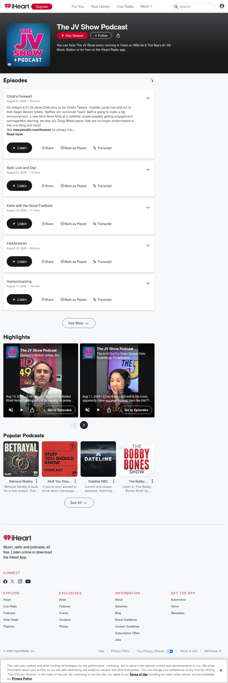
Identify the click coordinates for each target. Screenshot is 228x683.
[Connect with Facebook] (5, 581)
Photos (63, 626)
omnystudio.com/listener (32, 129)
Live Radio (125, 6)
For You (78, 6)
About (119, 599)
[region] (40, 380)
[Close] (221, 670)
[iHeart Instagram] (20, 581)
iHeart (7, 599)
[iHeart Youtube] (28, 581)
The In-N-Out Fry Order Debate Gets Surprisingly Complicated (121, 355)
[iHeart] (16, 6)
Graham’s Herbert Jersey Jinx (39, 355)
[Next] (84, 425)
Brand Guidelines (126, 619)
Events (63, 613)
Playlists (8, 626)
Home (175, 606)
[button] (118, 35)
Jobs (118, 640)
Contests (65, 619)
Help (101, 651)
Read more (15, 134)
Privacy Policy (120, 651)
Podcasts (9, 613)
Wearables (178, 613)
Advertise (121, 606)
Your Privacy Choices (151, 651)
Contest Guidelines (127, 626)
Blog (118, 613)
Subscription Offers (127, 633)
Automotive (178, 599)
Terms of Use (188, 651)
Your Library (100, 6)
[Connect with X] (12, 581)
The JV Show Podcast (38, 350)
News (62, 599)
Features (65, 606)
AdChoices (211, 651)
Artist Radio (10, 619)
